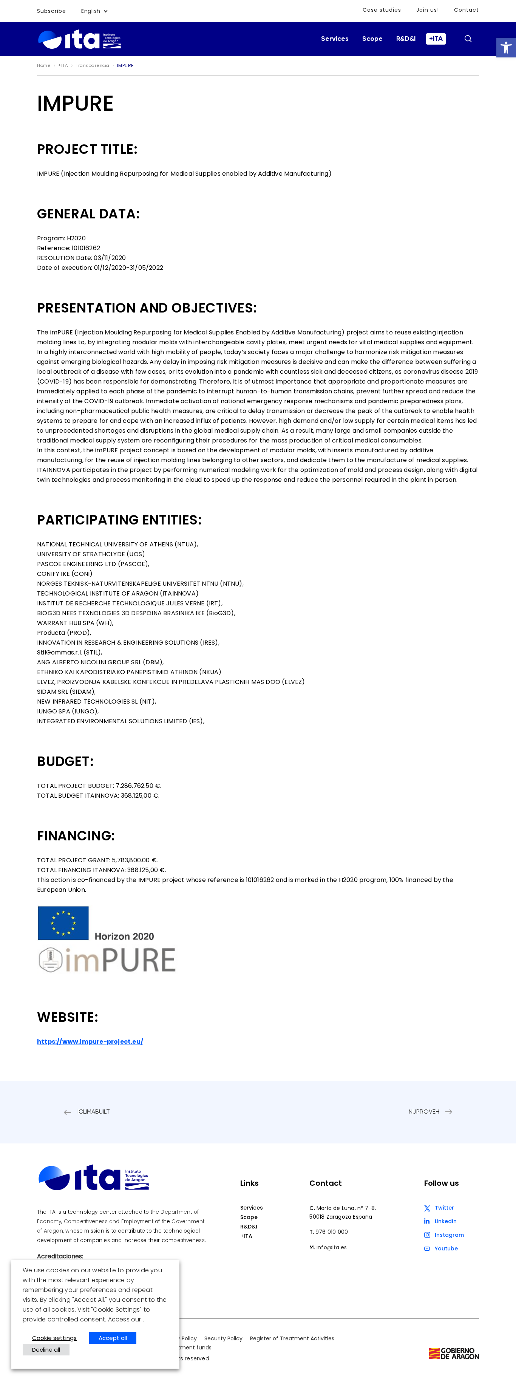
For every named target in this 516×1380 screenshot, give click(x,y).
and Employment (131, 1221)
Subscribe (51, 11)
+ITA (436, 39)
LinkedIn (446, 1221)
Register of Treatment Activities (292, 1338)
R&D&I (406, 39)
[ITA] (79, 48)
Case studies (382, 10)
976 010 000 (331, 1232)
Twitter (444, 1207)
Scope (372, 39)
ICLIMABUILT (93, 1112)
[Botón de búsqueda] (468, 38)
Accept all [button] (113, 1338)
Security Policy (223, 1338)
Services (335, 39)
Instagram (449, 1235)
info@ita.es (332, 1247)
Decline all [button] (46, 1350)
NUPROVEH (424, 1112)
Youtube (446, 1248)
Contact (466, 10)
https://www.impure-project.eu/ (90, 1041)
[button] (506, 47)
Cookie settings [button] (54, 1338)
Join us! (427, 10)
